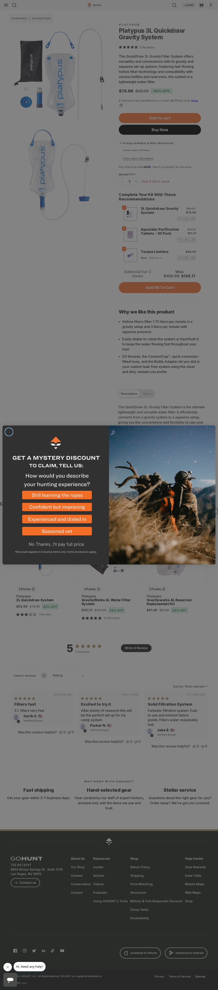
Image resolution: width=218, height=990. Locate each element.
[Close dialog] (9, 432)
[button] (56, 497)
